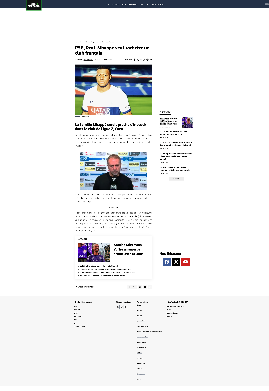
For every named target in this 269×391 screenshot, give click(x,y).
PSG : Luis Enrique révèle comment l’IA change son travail (102, 275)
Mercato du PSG (141, 342)
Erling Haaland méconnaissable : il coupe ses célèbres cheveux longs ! (107, 272)
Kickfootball (88, 60)
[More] (150, 59)
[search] (261, 4)
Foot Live (139, 310)
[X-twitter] (176, 262)
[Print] (147, 59)
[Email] (140, 59)
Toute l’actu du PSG (142, 326)
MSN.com (139, 315)
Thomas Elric (166, 127)
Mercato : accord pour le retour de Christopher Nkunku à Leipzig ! (105, 269)
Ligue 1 (139, 305)
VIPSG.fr (139, 368)
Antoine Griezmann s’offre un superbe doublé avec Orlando (129, 249)
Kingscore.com (141, 374)
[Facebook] (167, 262)
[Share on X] (137, 59)
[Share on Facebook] (134, 59)
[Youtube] (185, 262)
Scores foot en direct (142, 337)
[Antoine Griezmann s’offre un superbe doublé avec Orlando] (94, 252)
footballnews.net (141, 347)
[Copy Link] (144, 59)
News (81, 42)
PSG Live (139, 353)
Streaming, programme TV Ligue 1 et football (149, 331)
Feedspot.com (141, 363)
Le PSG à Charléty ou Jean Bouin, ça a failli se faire (99, 266)
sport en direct (141, 321)
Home (77, 42)
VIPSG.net (139, 358)
